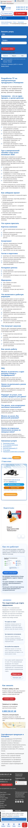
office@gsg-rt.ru (13, 481)
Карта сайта (18, 810)
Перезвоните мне (10, 494)
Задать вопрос (7, 461)
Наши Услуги (3, 792)
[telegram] (18, 801)
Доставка (2, 801)
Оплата (2, 803)
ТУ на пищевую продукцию (10, 445)
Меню (5, 18)
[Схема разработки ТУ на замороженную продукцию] (14, 563)
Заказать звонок (8, 13)
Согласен (14, 819)
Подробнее (16, 816)
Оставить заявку (8, 699)
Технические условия (8, 443)
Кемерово (9, 1)
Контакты (2, 807)
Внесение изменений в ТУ (10, 448)
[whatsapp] (20, 801)
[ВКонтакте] (16, 801)
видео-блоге (5, 66)
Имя (3, 34)
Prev (19, 536)
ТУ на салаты (6, 450)
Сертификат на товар (5, 794)
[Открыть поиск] (26, 18)
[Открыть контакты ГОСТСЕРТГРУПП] (14, 725)
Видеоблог (2, 796)
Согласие (10, 61)
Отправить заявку (8, 49)
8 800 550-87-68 (22, 7)
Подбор (13, 826)
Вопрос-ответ (3, 805)
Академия (3, 826)
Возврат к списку (7, 458)
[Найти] (11, 810)
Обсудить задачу (16, 674)
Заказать (16, 457)
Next (22, 536)
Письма (8, 826)
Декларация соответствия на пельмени (13, 451)
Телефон (5, 40)
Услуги (19, 826)
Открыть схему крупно (10, 572)
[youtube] (22, 801)
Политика (5, 61)
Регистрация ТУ (7, 446)
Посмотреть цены (17, 677)
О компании (3, 799)
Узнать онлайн (21, 13)
